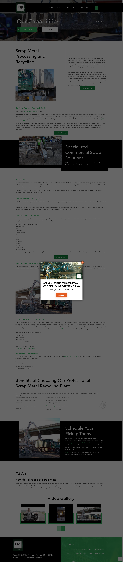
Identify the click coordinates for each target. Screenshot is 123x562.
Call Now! (61, 295)
